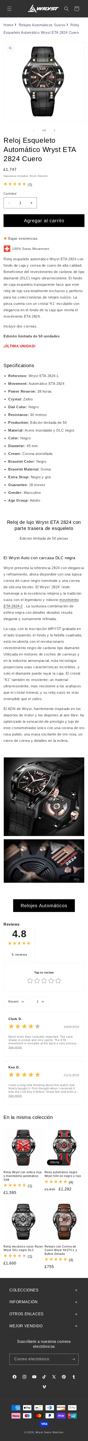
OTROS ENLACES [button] (26, 1314)
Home (8, 25)
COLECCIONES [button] (24, 1290)
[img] (15, 184)
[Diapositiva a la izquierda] (34, 130)
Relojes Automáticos (44, 905)
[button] (9, 9)
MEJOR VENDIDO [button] (26, 1326)
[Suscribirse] (73, 1359)
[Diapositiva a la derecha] (54, 130)
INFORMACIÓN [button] (23, 1302)
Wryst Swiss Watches (49, 1432)
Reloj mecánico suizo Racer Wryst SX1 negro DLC (23, 1248)
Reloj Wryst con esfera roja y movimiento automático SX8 (23, 1176)
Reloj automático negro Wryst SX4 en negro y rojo (63, 1174)
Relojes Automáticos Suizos (42, 25)
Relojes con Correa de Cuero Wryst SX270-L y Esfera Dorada (61, 1250)
